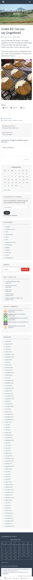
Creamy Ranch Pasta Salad (13, 281)
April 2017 (8, 430)
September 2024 (9, 354)
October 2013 (8, 523)
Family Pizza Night (7, 133)
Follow (6, 212)
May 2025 (7, 346)
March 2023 (8, 365)
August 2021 (8, 390)
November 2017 (9, 416)
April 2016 (8, 450)
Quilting (7, 250)
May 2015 (7, 476)
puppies (7, 247)
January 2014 (8, 515)
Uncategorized (9, 258)
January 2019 (8, 403)
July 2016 (7, 443)
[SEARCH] (30, 2)
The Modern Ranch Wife (16, 12)
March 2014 (8, 510)
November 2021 (9, 383)
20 (5, 182)
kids (6, 239)
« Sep (5, 190)
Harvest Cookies (10, 294)
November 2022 (9, 372)
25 (23, 182)
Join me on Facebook (9, 566)
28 (8, 185)
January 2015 (8, 487)
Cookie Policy (5, 573)
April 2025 (8, 349)
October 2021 (8, 385)
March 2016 (8, 453)
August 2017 (8, 422)
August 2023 (8, 359)
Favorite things (9, 234)
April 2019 (8, 401)
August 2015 (8, 469)
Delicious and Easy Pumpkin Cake (14, 298)
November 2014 (9, 492)
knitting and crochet (10, 242)
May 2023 (7, 362)
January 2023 (8, 370)
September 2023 (9, 357)
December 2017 (9, 414)
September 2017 (9, 419)
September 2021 (9, 388)
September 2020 (9, 398)
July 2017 (7, 424)
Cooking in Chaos (7, 118)
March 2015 (8, 482)
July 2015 (7, 471)
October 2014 (8, 495)
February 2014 (9, 513)
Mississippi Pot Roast (11, 285)
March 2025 (8, 351)
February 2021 (9, 393)
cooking (14, 120)
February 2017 (9, 435)
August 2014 (8, 500)
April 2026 (8, 341)
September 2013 (9, 526)
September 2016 (9, 440)
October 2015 (8, 463)
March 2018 (8, 411)
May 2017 (7, 427)
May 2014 (7, 505)
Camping (7, 226)
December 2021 (9, 380)
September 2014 (9, 497)
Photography (8, 244)
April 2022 (8, 378)
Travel (7, 255)
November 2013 (9, 521)
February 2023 (9, 367)
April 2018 (8, 409)
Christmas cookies (7, 120)
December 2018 (9, 406)
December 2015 (9, 458)
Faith (6, 231)
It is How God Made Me (22, 322)
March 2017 (8, 432)
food (17, 120)
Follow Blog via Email (13, 197)
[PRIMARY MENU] (3, 2)
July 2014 (7, 502)
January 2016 (8, 456)
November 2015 (9, 461)
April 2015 (8, 479)
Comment (26, 159)
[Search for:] (13, 269)
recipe (20, 120)
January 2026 (8, 344)
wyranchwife (17, 37)
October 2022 (8, 375)
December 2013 (9, 518)
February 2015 (9, 484)
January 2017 (8, 437)
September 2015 (9, 466)
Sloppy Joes (9, 289)
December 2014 (9, 489)
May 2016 (7, 448)
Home (6, 237)
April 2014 (8, 508)
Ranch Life (8, 252)
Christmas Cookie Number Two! (10, 127)
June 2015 (8, 474)
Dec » (9, 190)
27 (5, 185)
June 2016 (8, 445)
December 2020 (9, 396)
